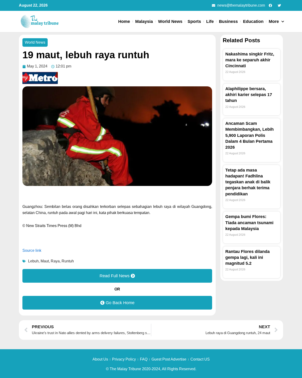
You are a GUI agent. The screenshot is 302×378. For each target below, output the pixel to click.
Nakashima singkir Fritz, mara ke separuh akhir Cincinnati (249, 60)
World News (170, 21)
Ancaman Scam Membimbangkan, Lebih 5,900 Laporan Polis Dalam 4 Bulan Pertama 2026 (249, 135)
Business (228, 21)
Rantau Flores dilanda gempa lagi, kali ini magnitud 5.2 (247, 257)
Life (210, 21)
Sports (194, 21)
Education (253, 21)
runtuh (68, 261)
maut (45, 261)
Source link (31, 250)
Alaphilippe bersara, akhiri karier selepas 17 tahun (248, 94)
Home (124, 21)
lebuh (33, 261)
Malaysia (144, 21)
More (274, 21)
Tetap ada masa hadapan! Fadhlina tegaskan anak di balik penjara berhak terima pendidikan (247, 182)
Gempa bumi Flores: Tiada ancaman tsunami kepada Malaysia (249, 222)
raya (55, 261)
